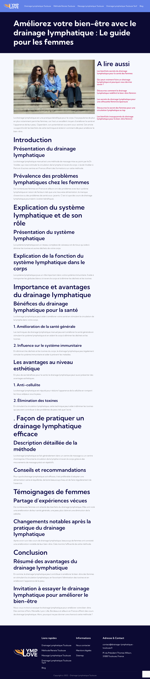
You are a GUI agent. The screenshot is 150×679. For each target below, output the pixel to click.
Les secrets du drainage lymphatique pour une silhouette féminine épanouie (116, 100)
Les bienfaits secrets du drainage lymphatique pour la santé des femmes (115, 72)
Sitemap (80, 655)
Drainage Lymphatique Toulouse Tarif (121, 6)
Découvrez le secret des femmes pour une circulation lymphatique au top (116, 109)
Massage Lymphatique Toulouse (91, 6)
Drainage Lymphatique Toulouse (37, 6)
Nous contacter (83, 645)
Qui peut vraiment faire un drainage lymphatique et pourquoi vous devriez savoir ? (114, 82)
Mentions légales (83, 650)
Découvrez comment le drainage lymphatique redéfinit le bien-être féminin (116, 91)
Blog (141, 6)
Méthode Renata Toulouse (64, 6)
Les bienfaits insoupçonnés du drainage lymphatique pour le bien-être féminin (115, 117)
